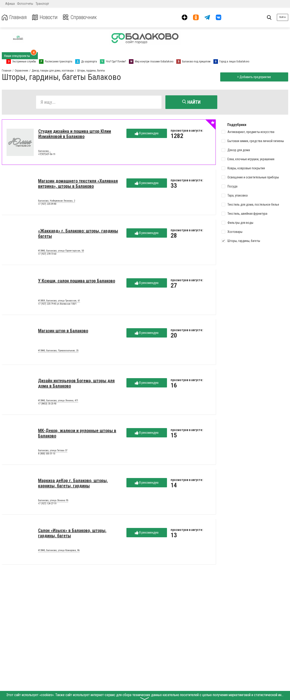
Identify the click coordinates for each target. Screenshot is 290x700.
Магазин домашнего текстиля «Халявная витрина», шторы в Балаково (78, 183)
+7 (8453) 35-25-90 (47, 403)
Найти (193, 102)
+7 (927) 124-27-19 (47, 503)
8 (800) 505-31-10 (46, 453)
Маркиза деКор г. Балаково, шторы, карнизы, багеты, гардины (73, 483)
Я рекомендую (148, 133)
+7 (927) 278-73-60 (47, 253)
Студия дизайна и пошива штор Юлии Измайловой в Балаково (74, 133)
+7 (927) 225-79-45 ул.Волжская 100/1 (57, 303)
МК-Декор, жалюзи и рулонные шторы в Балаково (77, 433)
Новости (49, 17)
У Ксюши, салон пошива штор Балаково (76, 280)
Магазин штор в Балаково (63, 330)
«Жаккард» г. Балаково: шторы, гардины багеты (78, 233)
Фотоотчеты (25, 3)
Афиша (10, 3)
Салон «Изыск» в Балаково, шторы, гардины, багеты (72, 533)
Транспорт (42, 3)
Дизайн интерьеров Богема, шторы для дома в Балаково (76, 383)
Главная (18, 17)
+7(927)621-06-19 (46, 154)
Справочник (83, 17)
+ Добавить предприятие (254, 77)
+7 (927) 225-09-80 (47, 203)
